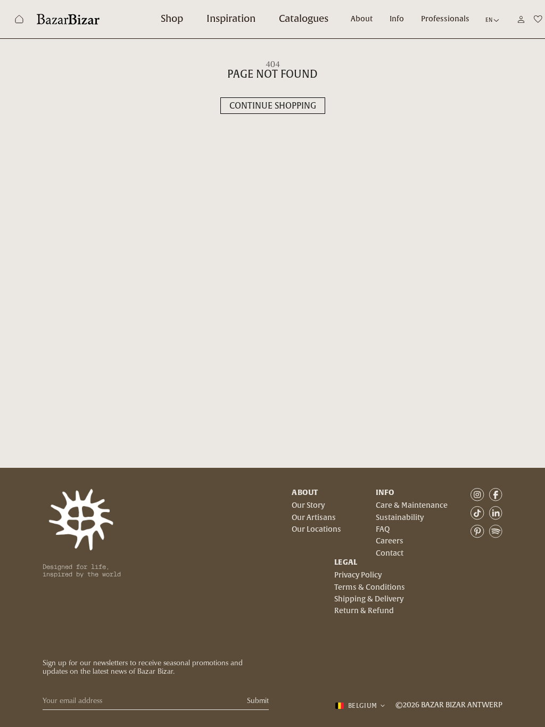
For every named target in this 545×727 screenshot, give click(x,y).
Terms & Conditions (369, 587)
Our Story (308, 505)
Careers (389, 541)
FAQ (383, 529)
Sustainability (400, 518)
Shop (172, 18)
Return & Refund (364, 611)
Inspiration (231, 18)
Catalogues (303, 18)
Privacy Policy (358, 575)
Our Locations (316, 529)
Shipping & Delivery (368, 599)
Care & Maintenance (412, 505)
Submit (258, 700)
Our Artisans (314, 518)
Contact (389, 553)
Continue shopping (272, 106)
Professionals (445, 19)
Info (397, 19)
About (362, 19)
